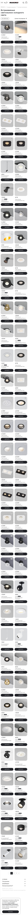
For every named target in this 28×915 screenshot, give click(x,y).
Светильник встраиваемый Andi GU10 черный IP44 (20, 715)
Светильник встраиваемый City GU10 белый (19, 200)
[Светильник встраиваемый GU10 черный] (21, 472)
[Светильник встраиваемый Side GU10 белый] (21, 74)
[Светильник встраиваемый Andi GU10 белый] (7, 51)
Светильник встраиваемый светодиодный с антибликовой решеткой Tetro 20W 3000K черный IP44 (6, 505)
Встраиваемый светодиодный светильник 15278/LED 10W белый (6, 413)
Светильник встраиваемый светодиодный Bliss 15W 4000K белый (19, 224)
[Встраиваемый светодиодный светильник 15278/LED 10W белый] (7, 403)
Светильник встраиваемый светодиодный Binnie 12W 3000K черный (20, 551)
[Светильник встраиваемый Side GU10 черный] (21, 729)
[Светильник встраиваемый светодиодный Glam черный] (21, 828)
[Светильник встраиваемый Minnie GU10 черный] (21, 283)
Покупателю (5, 881)
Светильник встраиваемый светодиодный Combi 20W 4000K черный (6, 295)
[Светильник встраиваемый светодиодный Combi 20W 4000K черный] (7, 283)
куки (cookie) (11, 902)
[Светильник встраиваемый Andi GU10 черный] (7, 74)
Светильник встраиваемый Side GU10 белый (20, 85)
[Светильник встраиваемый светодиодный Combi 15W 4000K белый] (21, 97)
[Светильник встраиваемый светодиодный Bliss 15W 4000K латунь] (7, 307)
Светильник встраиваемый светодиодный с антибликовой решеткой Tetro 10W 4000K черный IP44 (20, 153)
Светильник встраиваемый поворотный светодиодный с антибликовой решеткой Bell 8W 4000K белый (19, 62)
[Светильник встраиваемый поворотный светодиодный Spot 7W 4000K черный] (21, 803)
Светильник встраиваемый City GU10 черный (19, 366)
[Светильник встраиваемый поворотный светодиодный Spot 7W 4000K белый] (21, 853)
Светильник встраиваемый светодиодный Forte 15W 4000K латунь (6, 692)
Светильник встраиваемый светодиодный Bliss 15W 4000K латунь (6, 318)
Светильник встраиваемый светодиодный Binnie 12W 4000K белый (6, 573)
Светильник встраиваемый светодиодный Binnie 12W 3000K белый (20, 573)
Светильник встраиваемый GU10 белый (6, 482)
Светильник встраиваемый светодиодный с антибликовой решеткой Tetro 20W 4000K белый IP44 (20, 130)
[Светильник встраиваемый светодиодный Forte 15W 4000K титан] (7, 27)
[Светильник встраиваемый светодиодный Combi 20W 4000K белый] (21, 166)
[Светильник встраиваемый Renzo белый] (21, 307)
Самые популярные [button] (21, 18)
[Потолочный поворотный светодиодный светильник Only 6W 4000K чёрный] (7, 754)
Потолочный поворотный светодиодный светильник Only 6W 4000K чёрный (6, 766)
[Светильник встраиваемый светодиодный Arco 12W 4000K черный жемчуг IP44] (21, 426)
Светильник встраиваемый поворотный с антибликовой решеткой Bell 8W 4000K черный (5, 201)
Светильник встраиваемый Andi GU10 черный (6, 85)
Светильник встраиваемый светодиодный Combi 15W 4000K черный (6, 224)
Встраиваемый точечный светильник (6, 247)
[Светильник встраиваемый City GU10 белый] (21, 189)
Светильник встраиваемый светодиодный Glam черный (20, 840)
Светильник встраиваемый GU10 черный (20, 482)
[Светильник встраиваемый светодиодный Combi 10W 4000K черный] (21, 237)
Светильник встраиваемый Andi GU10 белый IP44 (20, 692)
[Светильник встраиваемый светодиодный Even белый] (7, 611)
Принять (10, 911)
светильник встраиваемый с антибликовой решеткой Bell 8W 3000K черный (5, 270)
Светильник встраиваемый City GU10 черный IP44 (6, 669)
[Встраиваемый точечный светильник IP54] (21, 403)
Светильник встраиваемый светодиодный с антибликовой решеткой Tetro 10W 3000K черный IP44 (6, 153)
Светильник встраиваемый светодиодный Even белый (6, 621)
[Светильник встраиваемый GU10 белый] (7, 472)
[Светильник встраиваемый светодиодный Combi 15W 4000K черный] (7, 214)
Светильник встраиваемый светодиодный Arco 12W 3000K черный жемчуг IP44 (6, 436)
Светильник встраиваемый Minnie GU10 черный (20, 293)
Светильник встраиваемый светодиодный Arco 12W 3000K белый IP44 (20, 459)
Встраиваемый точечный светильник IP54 (20, 413)
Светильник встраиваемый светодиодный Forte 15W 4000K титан (6, 37)
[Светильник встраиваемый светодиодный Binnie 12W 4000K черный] (7, 540)
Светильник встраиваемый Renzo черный (6, 597)
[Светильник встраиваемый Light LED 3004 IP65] (7, 729)
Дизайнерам (5, 883)
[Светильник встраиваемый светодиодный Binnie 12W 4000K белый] (7, 563)
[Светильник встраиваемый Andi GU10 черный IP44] (21, 705)
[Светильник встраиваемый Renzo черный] (7, 586)
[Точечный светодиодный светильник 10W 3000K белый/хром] (21, 27)
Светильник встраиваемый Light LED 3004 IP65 (6, 740)
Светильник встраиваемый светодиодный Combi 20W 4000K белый (20, 176)
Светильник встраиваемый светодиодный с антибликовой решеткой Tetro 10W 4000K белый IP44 (20, 528)
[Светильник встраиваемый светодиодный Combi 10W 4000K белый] (7, 330)
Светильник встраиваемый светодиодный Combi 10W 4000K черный (20, 247)
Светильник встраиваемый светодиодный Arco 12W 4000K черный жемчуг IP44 (20, 436)
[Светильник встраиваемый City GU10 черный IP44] (7, 659)
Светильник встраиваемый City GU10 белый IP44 (19, 669)
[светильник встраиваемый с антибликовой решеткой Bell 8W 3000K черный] (7, 260)
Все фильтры (5, 18)
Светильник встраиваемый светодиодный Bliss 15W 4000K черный (6, 390)
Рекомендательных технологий (10, 904)
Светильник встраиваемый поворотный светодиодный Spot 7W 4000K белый (20, 863)
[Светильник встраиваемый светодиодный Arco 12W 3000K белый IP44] (21, 449)
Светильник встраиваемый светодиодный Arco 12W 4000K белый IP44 (6, 459)
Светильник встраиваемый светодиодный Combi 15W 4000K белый (20, 108)
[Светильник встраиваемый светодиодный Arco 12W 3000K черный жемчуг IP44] (7, 426)
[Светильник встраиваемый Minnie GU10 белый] (21, 260)
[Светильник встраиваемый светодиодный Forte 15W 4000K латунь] (7, 682)
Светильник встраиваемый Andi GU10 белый (6, 62)
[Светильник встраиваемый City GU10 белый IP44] (21, 659)
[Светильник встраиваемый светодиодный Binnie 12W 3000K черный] (21, 540)
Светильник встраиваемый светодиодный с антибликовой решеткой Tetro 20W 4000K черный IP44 (20, 505)
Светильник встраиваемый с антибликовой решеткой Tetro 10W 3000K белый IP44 (6, 528)
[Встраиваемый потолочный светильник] (7, 166)
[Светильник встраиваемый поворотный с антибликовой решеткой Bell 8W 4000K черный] (7, 189)
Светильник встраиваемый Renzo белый (20, 318)
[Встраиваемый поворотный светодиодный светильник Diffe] (7, 853)
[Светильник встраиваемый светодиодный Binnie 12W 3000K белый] (21, 563)
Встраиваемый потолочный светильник (5, 176)
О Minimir (4, 879)
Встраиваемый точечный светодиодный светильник (5, 367)
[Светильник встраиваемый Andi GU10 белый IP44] (21, 682)
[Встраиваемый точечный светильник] (7, 237)
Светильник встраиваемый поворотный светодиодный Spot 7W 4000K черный (20, 815)
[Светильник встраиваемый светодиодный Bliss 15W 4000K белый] (21, 214)
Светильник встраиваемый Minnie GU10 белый (20, 270)
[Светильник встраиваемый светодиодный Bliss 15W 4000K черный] (7, 380)
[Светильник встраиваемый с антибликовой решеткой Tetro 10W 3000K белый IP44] (7, 517)
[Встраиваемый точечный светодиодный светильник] (7, 355)
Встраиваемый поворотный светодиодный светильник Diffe (5, 865)
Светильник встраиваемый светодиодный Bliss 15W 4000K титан (6, 108)
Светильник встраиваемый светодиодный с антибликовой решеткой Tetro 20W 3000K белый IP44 (6, 130)
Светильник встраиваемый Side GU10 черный (20, 741)
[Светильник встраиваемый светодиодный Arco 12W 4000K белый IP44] (7, 449)
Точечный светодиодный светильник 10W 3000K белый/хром (20, 39)
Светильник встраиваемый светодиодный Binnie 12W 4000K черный (6, 551)
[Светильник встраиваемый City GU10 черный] (21, 355)
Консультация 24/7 (7, 885)
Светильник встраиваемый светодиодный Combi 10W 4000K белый (6, 341)
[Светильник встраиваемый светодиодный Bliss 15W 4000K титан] (7, 97)
